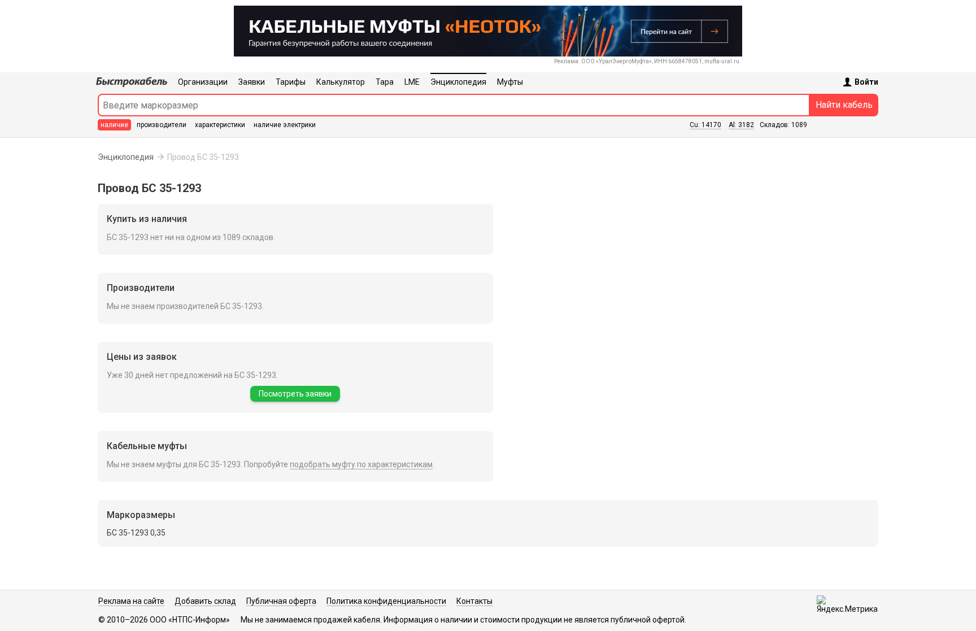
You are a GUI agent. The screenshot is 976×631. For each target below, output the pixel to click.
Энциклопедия (458, 81)
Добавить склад (205, 601)
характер (220, 125)
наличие (114, 125)
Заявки (251, 81)
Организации (203, 81)
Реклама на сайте (131, 601)
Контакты (474, 601)
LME (412, 81)
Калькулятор (340, 81)
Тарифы (291, 81)
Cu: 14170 (705, 125)
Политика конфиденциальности (386, 601)
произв (161, 125)
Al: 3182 (741, 125)
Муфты (510, 81)
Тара (385, 81)
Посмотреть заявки (295, 393)
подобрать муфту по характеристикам (361, 464)
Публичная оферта (281, 601)
